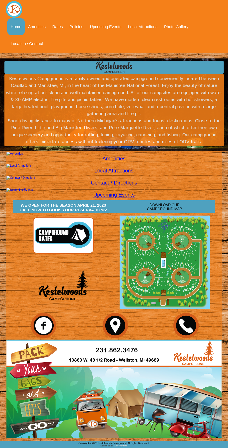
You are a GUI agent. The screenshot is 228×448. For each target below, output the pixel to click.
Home (16, 27)
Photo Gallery (176, 27)
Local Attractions (142, 27)
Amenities (37, 27)
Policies (76, 27)
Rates (57, 27)
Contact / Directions (114, 183)
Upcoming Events (105, 27)
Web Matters (120, 445)
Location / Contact (27, 43)
